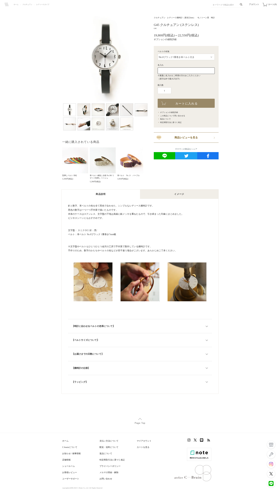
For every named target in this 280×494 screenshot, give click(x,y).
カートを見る (143, 447)
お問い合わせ (105, 478)
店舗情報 (66, 460)
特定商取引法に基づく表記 (170, 122)
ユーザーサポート (70, 478)
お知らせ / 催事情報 (71, 453)
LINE (202, 441)
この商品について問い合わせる (172, 116)
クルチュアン (27, 4)
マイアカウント (144, 441)
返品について (165, 119)
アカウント (254, 4)
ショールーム (68, 466)
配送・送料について (108, 447)
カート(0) (272, 4)
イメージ (179, 194)
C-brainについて (69, 447)
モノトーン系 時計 (206, 18)
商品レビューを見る (186, 137)
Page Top (140, 423)
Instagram (189, 441)
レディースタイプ (42, 4)
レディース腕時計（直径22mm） (181, 18)
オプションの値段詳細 (165, 39)
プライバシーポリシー (110, 466)
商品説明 (101, 194)
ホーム (16, 4)
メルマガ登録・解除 (108, 472)
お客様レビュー (69, 472)
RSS (208, 441)
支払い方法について (108, 441)
